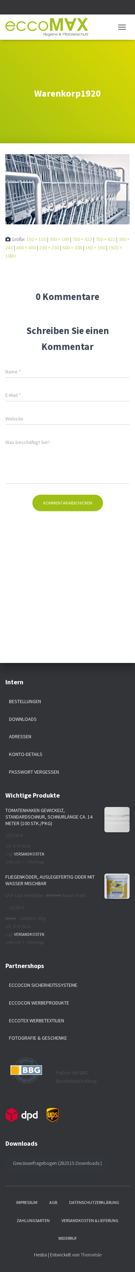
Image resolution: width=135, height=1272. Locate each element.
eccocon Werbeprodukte (39, 1003)
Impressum (26, 1202)
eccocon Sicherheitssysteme (43, 985)
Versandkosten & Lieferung (90, 1220)
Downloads (23, 719)
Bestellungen (25, 701)
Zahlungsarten (33, 1220)
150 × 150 (36, 239)
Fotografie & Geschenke (38, 1038)
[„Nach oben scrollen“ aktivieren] (121, 1257)
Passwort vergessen (34, 772)
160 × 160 (95, 247)
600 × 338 (72, 247)
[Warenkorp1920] (67, 189)
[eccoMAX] (49, 27)
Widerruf (67, 1238)
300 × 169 (59, 239)
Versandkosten (29, 854)
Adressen (20, 736)
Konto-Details (25, 754)
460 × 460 (26, 247)
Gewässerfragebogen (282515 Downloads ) (57, 1163)
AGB (53, 1202)
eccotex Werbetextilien (36, 1020)
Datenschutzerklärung (94, 1202)
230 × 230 (49, 247)
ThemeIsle (91, 1254)
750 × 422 (82, 239)
